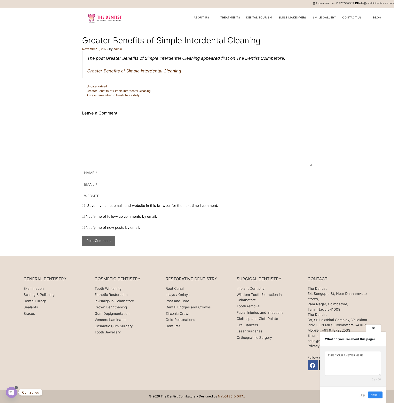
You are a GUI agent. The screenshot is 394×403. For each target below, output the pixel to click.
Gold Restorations (180, 320)
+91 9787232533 (344, 3)
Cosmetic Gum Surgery (114, 326)
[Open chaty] (11, 392)
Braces (29, 313)
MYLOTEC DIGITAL (231, 396)
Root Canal (175, 288)
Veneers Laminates (110, 320)
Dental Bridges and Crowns (188, 307)
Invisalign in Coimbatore (114, 301)
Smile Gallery (324, 17)
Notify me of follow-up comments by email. (121, 216)
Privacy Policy (319, 346)
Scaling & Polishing (39, 295)
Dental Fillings (35, 301)
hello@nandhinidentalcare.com (376, 3)
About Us (201, 17)
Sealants (31, 307)
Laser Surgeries (249, 331)
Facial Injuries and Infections (260, 312)
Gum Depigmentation (112, 313)
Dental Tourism (259, 17)
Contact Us (352, 17)
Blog (377, 17)
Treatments (230, 17)
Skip (362, 394)
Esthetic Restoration (111, 295)
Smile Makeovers (292, 17)
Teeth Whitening (108, 288)
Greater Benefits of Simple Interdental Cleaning (134, 70)
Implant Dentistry (251, 288)
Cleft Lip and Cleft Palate (257, 319)
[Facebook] (313, 365)
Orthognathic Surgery (254, 337)
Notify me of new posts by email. (113, 228)
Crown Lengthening (111, 307)
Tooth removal (248, 306)
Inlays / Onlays (178, 295)
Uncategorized (97, 86)
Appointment (323, 3)
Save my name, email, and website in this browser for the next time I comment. (152, 206)
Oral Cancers (247, 325)
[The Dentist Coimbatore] (105, 17)
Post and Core (177, 301)
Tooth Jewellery (108, 332)
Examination (34, 288)
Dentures (173, 326)
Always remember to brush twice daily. (113, 95)
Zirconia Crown (178, 313)
